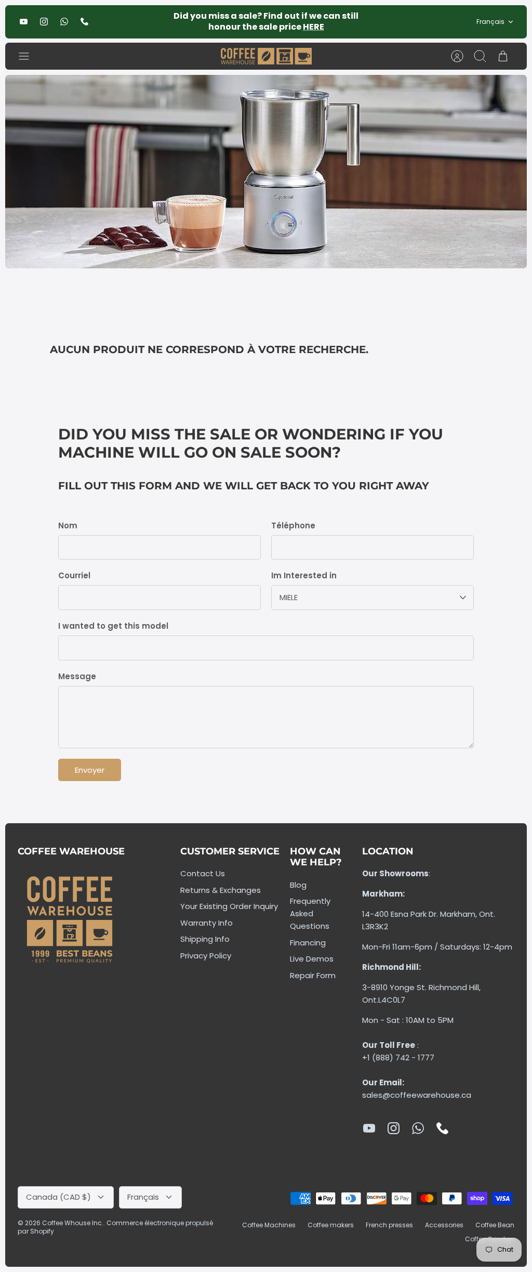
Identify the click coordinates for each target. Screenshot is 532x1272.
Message (77, 676)
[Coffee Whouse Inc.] (266, 56)
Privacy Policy (205, 955)
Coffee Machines (269, 1225)
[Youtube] (24, 21)
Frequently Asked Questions (310, 913)
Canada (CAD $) (58, 1196)
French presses (389, 1225)
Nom (67, 525)
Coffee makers (331, 1225)
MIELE (289, 597)
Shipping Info (205, 938)
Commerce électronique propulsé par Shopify (115, 1227)
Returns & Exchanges (220, 890)
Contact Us (202, 873)
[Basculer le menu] (29, 56)
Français (490, 21)
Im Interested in (304, 575)
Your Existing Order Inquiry (229, 906)
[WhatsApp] (64, 21)
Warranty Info (206, 922)
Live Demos (312, 958)
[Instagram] (44, 21)
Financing (308, 942)
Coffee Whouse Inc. (72, 1222)
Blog (298, 884)
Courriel (74, 575)
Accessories (444, 1225)
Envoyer (89, 769)
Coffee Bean (494, 1225)
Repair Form (313, 975)
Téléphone (293, 525)
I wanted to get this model (113, 625)
